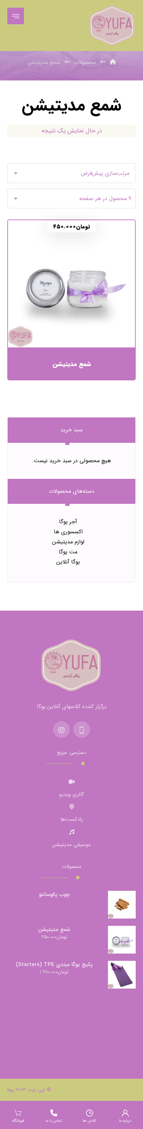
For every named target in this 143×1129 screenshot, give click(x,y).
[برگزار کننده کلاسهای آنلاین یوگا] (112, 25)
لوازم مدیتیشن (68, 541)
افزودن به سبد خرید (67, 318)
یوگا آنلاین (68, 562)
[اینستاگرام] (61, 729)
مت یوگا (68, 552)
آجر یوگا (68, 521)
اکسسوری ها (68, 531)
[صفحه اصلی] (113, 62)
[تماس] (81, 729)
